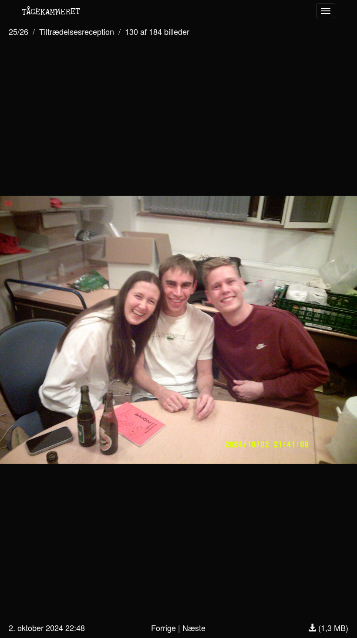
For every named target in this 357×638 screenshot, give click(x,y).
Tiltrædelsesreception (76, 31)
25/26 (18, 31)
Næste (193, 627)
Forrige (163, 627)
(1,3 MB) (332, 627)
